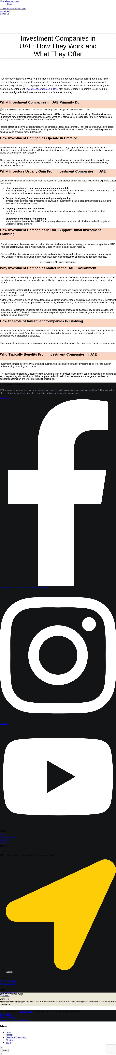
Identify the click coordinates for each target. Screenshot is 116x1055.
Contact (3, 842)
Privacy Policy (6, 1014)
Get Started (4, 11)
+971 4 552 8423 (7, 981)
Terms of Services (8, 1017)
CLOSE (4, 1050)
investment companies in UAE (42, 89)
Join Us (3, 834)
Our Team (4, 840)
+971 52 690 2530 (8, 983)
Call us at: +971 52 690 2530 (13, 8)
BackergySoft (26, 1011)
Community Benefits (8, 837)
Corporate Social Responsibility (13, 1020)
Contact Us (4, 14)
